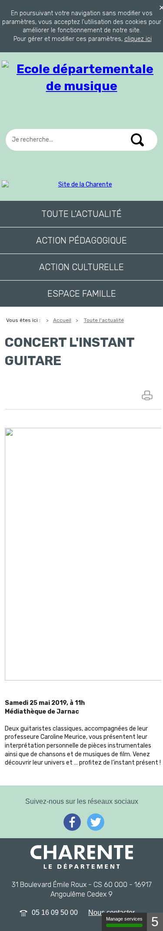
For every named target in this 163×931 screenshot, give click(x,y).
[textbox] (81, 140)
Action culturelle (81, 267)
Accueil (62, 320)
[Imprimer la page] (148, 395)
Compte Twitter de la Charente (95, 822)
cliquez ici (138, 39)
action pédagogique (81, 240)
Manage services (124, 918)
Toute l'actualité (81, 214)
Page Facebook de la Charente (72, 822)
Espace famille (81, 293)
